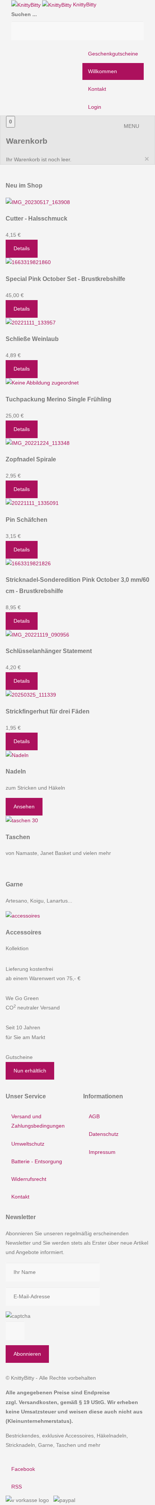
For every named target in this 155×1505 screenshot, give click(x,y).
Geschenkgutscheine (113, 54)
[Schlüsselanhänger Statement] (37, 634)
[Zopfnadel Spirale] (38, 443)
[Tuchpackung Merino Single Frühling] (42, 383)
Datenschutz (104, 1134)
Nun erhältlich (30, 1071)
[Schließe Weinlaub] (31, 322)
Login (94, 107)
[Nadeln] (17, 755)
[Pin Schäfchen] (32, 503)
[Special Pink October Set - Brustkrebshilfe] (28, 262)
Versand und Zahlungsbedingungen (38, 1121)
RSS (16, 1487)
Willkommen (102, 71)
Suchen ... (24, 14)
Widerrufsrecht (28, 1179)
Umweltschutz (27, 1144)
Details (22, 248)
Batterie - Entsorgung (36, 1161)
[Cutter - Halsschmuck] (38, 202)
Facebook (23, 1469)
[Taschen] (22, 820)
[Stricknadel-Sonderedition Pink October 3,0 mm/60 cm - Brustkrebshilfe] (28, 563)
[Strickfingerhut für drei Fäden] (31, 694)
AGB (94, 1116)
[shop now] (23, 915)
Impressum (102, 1152)
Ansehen (24, 807)
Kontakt (97, 89)
